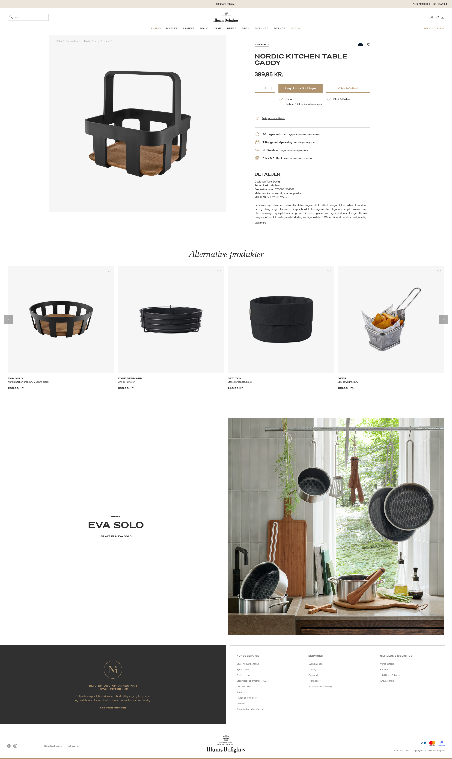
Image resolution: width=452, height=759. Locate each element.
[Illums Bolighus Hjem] (226, 16)
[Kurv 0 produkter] (442, 17)
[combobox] (28, 17)
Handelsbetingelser (247, 697)
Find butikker (421, 4)
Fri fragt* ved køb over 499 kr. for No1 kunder (226, 3)
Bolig (59, 41)
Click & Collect (348, 88)
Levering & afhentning (248, 663)
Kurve (107, 41)
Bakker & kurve (92, 41)
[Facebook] (9, 746)
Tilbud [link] (156, 28)
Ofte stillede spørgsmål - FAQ (251, 680)
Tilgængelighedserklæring (250, 709)
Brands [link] (280, 28)
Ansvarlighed (387, 680)
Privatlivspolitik (73, 745)
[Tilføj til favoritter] (109, 271)
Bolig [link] (204, 28)
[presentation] (8, 319)
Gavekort (313, 675)
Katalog (312, 669)
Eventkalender (315, 663)
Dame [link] (218, 28)
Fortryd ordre (243, 675)
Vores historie (387, 663)
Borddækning (73, 41)
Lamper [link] (189, 28)
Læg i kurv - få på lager (300, 88)
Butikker (384, 669)
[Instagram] (15, 746)
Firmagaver (314, 680)
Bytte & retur (243, 669)
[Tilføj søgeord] (11, 17)
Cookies (241, 703)
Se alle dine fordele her (113, 707)
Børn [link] (246, 28)
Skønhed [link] (262, 28)
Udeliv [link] (296, 28)
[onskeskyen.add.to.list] (361, 44)
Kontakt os (242, 692)
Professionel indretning (320, 686)
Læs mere (260, 222)
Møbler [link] (172, 28)
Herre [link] (232, 28)
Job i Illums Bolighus (390, 675)
